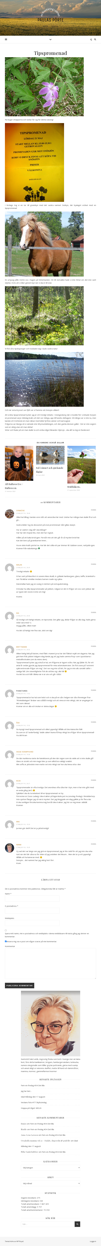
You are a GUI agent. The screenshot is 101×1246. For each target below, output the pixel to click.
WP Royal (19, 1241)
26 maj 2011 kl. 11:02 (23, 693)
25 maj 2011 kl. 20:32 (23, 650)
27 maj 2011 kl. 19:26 (23, 824)
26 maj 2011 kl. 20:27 (23, 783)
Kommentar (10, 946)
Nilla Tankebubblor (29, 1152)
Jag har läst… (26, 1091)
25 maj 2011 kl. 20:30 (23, 616)
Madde (24, 1129)
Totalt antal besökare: (30, 1204)
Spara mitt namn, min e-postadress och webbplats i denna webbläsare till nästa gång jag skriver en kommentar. (47, 935)
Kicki (18, 780)
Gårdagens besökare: (30, 1201)
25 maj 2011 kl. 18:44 (23, 513)
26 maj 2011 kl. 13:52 (23, 725)
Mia (18, 821)
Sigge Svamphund (24, 751)
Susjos (23, 1124)
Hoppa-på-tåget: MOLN (31, 1108)
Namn (8, 893)
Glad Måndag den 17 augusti (33, 1096)
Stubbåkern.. (74, 486)
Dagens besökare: (29, 1198)
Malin (19, 564)
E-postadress (11, 906)
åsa (18, 722)
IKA (17, 613)
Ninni (18, 844)
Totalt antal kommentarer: (32, 1210)
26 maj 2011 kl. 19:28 (23, 754)
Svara (93, 510)
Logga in (93, 1241)
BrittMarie (21, 647)
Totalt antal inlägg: (29, 1207)
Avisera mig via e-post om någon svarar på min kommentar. (32, 941)
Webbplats (9, 918)
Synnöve (20, 510)
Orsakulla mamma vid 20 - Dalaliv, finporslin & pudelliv (45, 1141)
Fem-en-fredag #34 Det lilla (32, 1085)
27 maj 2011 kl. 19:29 (23, 847)
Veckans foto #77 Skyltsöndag (34, 1102)
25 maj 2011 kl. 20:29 (23, 567)
